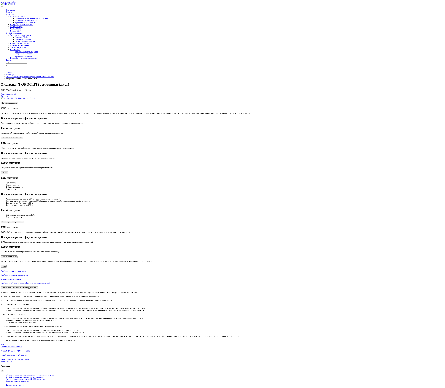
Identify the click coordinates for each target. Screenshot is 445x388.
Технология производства (20, 35)
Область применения (9, 257)
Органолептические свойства (12, 138)
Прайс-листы (15, 29)
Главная (9, 72)
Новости (9, 12)
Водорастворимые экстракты (21, 25)
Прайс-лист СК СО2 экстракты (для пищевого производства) (25, 283)
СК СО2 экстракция (14, 33)
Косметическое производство (26, 52)
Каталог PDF (15, 31)
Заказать (4, 96)
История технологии (23, 39)
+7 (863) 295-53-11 (8, 351)
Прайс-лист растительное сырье (13, 271)
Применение (15, 50)
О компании (10, 10)
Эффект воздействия (18, 48)
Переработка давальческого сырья (23, 58)
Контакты (9, 60)
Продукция (10, 14)
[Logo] (8, 4)
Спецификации (16, 27)
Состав (4, 172)
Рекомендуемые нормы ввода (12, 222)
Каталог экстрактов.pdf (15, 385)
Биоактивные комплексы (11, 279)
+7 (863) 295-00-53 (23, 351)
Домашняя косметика (23, 56)
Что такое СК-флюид (23, 37)
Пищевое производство (24, 54)
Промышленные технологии (26, 41)
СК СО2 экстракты (17, 16)
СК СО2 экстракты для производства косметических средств (30, 77)
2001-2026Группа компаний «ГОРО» (11, 346)
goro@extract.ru (7, 355)
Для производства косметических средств (31, 18)
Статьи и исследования (19, 45)
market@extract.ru (20, 355)
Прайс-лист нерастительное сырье (14, 275)
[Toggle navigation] (2, 6)
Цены (4, 266)
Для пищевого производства (26, 20)
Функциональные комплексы (26, 23)
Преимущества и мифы (19, 43)
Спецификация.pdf (8, 94)
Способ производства (9, 103)
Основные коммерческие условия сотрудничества (19, 288)
